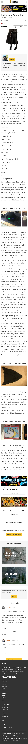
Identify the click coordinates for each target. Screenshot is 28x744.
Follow (12, 59)
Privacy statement (8, 736)
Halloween (18, 21)
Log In (14, 596)
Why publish (5, 707)
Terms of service (19, 733)
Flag (5, 628)
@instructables (8, 724)
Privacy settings (18, 736)
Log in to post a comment (14, 659)
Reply (14, 631)
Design (4, 688)
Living (11, 21)
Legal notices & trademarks (10, 741)
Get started (5, 710)
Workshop (4, 686)
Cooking (4, 693)
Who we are (5, 716)
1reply (4, 634)
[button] (2, 2)
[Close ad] (26, 6)
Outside (4, 698)
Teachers (4, 700)
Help (3, 712)
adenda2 (8, 640)
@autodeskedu (8, 727)
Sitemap (4, 714)
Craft (3, 691)
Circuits (4, 684)
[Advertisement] (14, 8)
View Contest (14, 493)
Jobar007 (8, 607)
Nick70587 (5, 21)
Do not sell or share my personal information (15, 738)
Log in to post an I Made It (14, 534)
